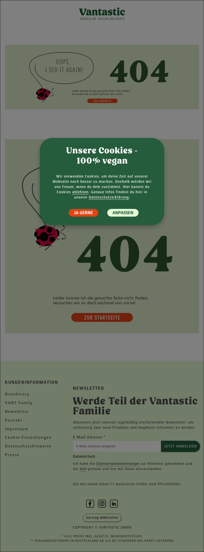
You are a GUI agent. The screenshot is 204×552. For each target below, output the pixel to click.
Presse (12, 455)
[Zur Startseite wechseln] (102, 13)
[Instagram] (102, 504)
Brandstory (17, 394)
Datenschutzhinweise (28, 446)
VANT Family (19, 403)
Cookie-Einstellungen (28, 437)
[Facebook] (90, 504)
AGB (83, 469)
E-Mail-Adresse (89, 437)
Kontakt (14, 420)
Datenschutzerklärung (109, 197)
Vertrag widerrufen (102, 517)
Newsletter (17, 411)
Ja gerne (83, 212)
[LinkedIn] (114, 504)
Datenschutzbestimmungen (118, 464)
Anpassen (122, 212)
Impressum (16, 429)
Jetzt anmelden (180, 446)
